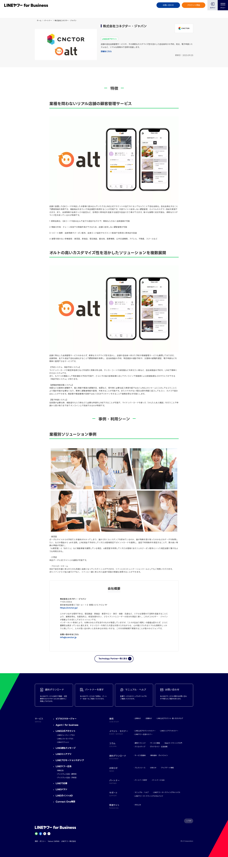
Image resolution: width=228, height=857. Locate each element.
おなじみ (138, 804)
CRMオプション (63, 742)
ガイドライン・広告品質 (158, 746)
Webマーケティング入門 (173, 743)
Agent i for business (67, 725)
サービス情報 (155, 743)
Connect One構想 (65, 801)
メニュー (222, 8)
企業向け (138, 718)
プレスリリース (140, 767)
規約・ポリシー (40, 841)
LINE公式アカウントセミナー (145, 731)
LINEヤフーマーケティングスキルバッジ (149, 796)
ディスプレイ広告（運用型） (67, 774)
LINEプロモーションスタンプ (70, 760)
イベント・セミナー (118, 732)
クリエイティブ (140, 746)
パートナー (48, 20)
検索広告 (60, 770)
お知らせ (153, 767)
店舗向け (149, 718)
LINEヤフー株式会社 (68, 841)
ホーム (39, 20)
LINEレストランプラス (65, 738)
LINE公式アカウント (66, 731)
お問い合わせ (168, 5)
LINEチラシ (61, 789)
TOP (189, 821)
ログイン (212, 8)
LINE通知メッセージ (66, 748)
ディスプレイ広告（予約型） (67, 777)
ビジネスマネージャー (66, 718)
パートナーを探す (141, 780)
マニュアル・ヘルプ (142, 792)
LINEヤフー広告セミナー (144, 734)
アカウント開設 (193, 5)
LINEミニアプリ (64, 754)
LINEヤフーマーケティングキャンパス (166, 792)
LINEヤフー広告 (64, 766)
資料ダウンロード (117, 757)
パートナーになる (158, 780)
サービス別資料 (140, 755)
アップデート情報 (167, 767)
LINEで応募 (61, 783)
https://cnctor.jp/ (69, 607)
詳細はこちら (106, 51)
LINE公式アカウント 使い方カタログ (170, 718)
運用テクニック (140, 743)
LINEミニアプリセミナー (169, 731)
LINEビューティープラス (66, 735)
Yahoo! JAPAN (53, 841)
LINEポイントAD (64, 795)
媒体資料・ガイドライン (159, 755)
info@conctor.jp (68, 637)
